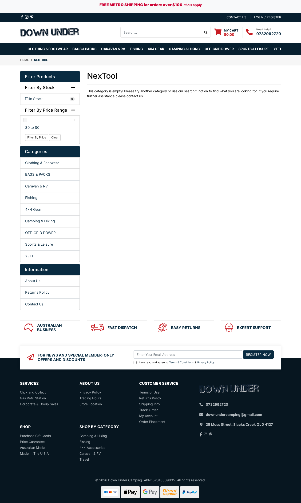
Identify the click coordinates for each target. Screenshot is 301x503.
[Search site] (205, 32)
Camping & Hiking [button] (184, 49)
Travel (84, 459)
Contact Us (34, 304)
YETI (29, 256)
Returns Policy (37, 292)
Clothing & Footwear (42, 163)
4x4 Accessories (92, 448)
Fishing (31, 197)
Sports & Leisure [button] (253, 49)
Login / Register (267, 17)
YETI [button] (277, 49)
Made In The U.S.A (34, 453)
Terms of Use (149, 392)
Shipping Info (149, 404)
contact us (236, 17)
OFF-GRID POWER (40, 233)
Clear (55, 137)
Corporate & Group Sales (39, 404)
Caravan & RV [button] (113, 49)
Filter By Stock (40, 87)
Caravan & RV (36, 186)
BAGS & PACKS (37, 174)
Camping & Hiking (40, 221)
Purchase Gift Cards (35, 436)
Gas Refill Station (33, 398)
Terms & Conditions (181, 362)
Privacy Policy (205, 362)
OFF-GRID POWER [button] (219, 49)
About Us (32, 281)
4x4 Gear (33, 209)
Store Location (90, 404)
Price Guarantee (32, 442)
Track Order (148, 410)
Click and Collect (33, 392)
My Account (148, 416)
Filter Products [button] (40, 76)
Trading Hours (90, 398)
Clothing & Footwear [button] (48, 49)
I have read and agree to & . (176, 362)
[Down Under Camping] (50, 32)
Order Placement (152, 422)
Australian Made (32, 448)
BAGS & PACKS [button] (84, 49)
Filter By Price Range (46, 110)
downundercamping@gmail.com (234, 414)
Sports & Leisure (39, 244)
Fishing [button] (136, 49)
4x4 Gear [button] (156, 49)
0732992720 (268, 33)
